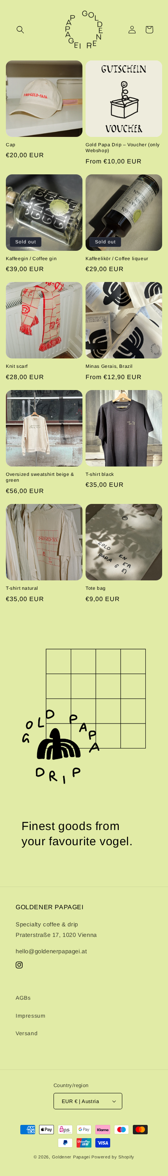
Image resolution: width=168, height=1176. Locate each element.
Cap (11, 144)
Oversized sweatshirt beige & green (40, 477)
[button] (20, 29)
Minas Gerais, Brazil (109, 366)
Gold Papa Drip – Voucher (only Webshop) (123, 148)
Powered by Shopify (112, 1157)
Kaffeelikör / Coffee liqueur (117, 258)
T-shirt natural (22, 588)
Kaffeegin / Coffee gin (31, 258)
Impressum (30, 1016)
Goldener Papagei (71, 1157)
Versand (27, 1033)
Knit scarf (17, 366)
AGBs (23, 998)
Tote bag (96, 588)
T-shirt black (100, 474)
